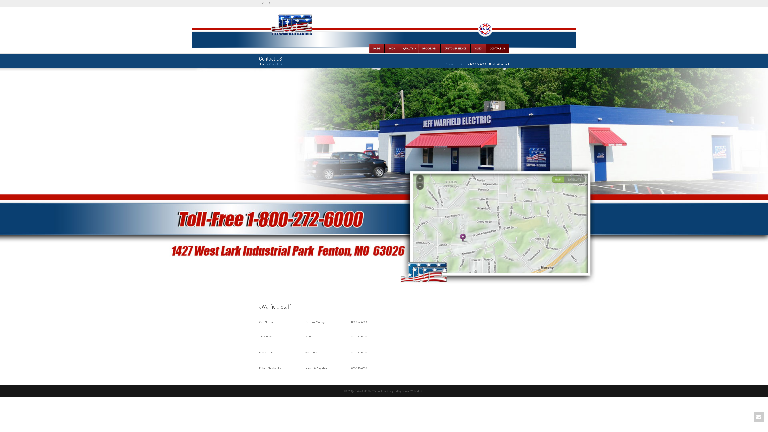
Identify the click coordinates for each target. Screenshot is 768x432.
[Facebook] (269, 3)
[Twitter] (262, 3)
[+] (384, 180)
